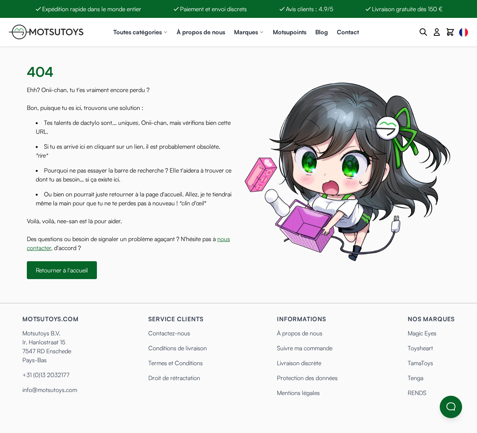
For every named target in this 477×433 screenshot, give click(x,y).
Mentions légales (298, 392)
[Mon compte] (436, 32)
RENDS (417, 392)
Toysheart (420, 348)
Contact (348, 32)
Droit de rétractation (174, 378)
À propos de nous (201, 32)
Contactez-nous (169, 333)
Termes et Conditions (175, 363)
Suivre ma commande (304, 348)
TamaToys (420, 363)
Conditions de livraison (177, 348)
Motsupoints (289, 32)
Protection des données (307, 378)
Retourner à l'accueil (62, 270)
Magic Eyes (422, 333)
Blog (321, 32)
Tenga (415, 378)
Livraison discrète (299, 363)
